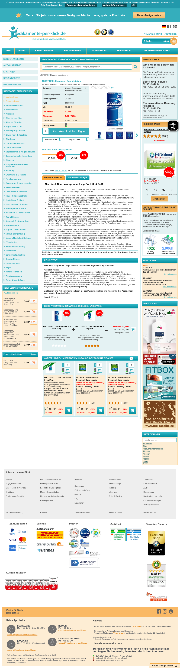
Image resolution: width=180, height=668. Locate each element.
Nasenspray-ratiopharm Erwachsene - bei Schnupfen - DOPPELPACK (11, 335)
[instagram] (165, 611)
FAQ (76, 499)
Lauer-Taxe (136, 626)
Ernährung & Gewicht (15, 496)
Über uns (113, 492)
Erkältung (10, 492)
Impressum (148, 479)
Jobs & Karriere (115, 496)
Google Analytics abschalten (81, 5)
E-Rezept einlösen (82, 490)
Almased (146, 451)
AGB (145, 488)
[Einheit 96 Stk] (75, 157)
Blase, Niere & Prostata (16, 488)
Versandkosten (119, 633)
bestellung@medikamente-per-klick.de (22, 635)
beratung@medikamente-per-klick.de (21, 650)
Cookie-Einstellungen (152, 500)
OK (134, 5)
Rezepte (78, 479)
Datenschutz (148, 492)
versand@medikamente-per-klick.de (72, 643)
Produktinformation (53, 178)
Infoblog (112, 488)
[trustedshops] (104, 32)
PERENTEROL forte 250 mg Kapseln (156, 130)
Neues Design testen (149, 15)
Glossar (78, 494)
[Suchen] (135, 67)
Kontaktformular (150, 484)
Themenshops (115, 484)
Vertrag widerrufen (151, 505)
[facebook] (159, 611)
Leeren (34, 354)
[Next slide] (137, 135)
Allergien (9, 479)
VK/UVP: (118, 330)
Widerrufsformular (82, 512)
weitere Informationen (114, 5)
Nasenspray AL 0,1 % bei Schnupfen (12, 345)
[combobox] (87, 67)
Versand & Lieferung (14, 512)
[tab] (131, 358)
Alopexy (146, 454)
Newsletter (79, 503)
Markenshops (115, 479)
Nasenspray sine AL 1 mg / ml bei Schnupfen (11, 312)
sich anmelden (61, 170)
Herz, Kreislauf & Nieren (50, 479)
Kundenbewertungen (77, 178)
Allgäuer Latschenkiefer (153, 449)
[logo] (37, 34)
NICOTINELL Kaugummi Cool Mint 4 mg (10, 363)
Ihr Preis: (117, 327)
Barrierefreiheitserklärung (154, 496)
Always (146, 456)
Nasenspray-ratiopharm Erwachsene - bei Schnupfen (11, 301)
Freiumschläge (115, 512)
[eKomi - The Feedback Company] (97, 32)
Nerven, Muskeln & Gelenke (52, 496)
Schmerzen (79, 486)
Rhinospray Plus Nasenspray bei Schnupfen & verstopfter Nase (11, 322)
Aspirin (146, 459)
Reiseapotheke (46, 500)
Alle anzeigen (11, 293)
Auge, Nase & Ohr (13, 484)
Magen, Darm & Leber (49, 492)
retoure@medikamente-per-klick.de (72, 630)
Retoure (43, 512)
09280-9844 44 (12, 613)
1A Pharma (147, 444)
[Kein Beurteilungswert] (101, 87)
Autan (145, 461)
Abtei (145, 446)
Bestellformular (149, 512)
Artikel (149, 41)
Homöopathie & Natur (49, 484)
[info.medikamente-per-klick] (171, 611)
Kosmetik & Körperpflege (50, 488)
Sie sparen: (120, 332)
